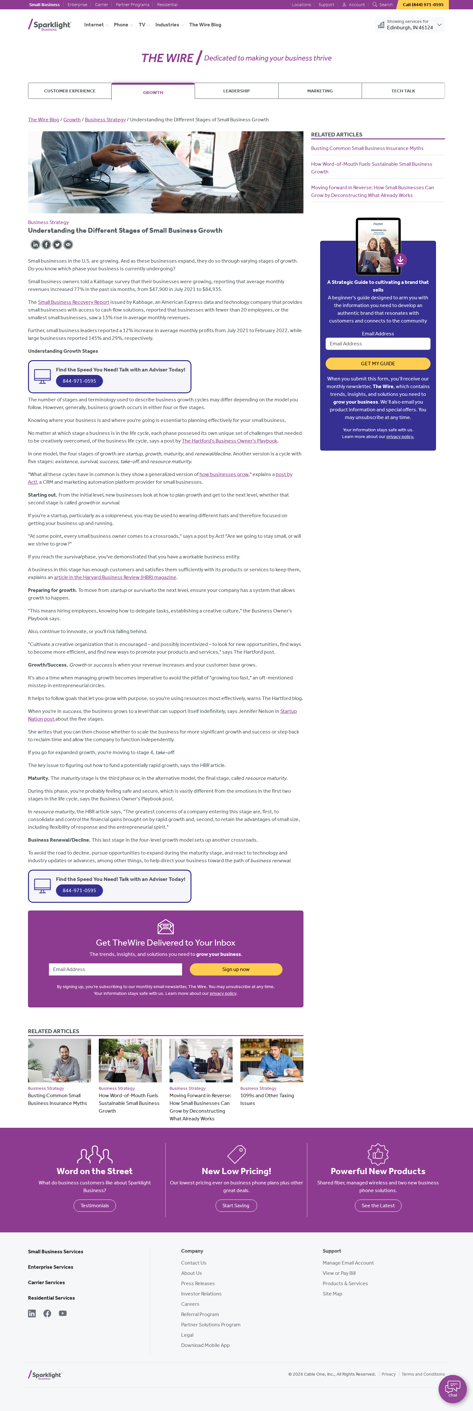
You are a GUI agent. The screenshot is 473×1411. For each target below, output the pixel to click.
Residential (167, 4)
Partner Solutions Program (211, 1325)
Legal (187, 1335)
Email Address (378, 334)
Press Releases (198, 1283)
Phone (121, 25)
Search (385, 4)
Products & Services (345, 1283)
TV (142, 25)
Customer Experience (70, 90)
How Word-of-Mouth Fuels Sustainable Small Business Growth (129, 1103)
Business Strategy (105, 120)
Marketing (320, 90)
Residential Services (51, 1298)
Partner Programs (132, 4)
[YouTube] (63, 1314)
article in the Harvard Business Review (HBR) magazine (115, 577)
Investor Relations (201, 1294)
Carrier (101, 4)
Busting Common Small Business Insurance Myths (367, 148)
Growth (153, 92)
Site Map (332, 1294)
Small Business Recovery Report (73, 302)
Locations (301, 4)
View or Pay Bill (339, 1273)
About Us (191, 1273)
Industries (167, 25)
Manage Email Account (348, 1263)
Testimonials (94, 1205)
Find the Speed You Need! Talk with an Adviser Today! (120, 369)
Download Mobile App (205, 1345)
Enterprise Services (50, 1267)
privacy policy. (400, 436)
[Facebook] (47, 1314)
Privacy (389, 1374)
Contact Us (194, 1263)
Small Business (44, 4)
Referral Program (200, 1314)
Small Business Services (55, 1251)
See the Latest (378, 1205)
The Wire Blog (205, 25)
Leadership (236, 90)
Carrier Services (46, 1282)
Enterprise (77, 4)
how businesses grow (223, 474)
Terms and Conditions (423, 1374)
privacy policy (223, 993)
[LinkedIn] (32, 1314)
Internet (94, 25)
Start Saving (236, 1205)
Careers (190, 1304)
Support (326, 4)
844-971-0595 (79, 381)
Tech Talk (403, 90)
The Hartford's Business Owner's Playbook (229, 441)
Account (356, 4)
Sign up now (236, 969)
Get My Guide (378, 363)
